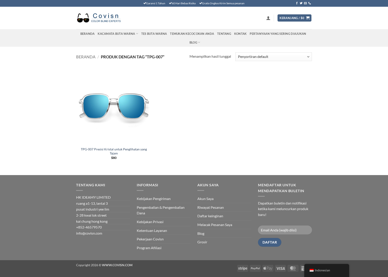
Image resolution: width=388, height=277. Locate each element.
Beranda (87, 33)
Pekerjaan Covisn (150, 239)
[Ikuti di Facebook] (296, 3)
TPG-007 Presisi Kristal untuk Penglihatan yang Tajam (114, 151)
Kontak (240, 33)
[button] (268, 18)
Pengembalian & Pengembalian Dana (161, 210)
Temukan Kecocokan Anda (192, 33)
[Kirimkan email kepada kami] (305, 3)
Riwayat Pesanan (210, 207)
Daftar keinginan (210, 216)
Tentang (224, 33)
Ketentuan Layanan (152, 230)
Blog (193, 42)
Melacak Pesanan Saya (214, 224)
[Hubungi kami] (309, 3)
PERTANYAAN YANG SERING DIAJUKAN (278, 33)
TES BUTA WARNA (154, 33)
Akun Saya (205, 198)
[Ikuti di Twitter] (301, 3)
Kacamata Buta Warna (116, 33)
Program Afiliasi (149, 248)
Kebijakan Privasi (150, 222)
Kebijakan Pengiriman (154, 198)
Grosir (202, 242)
